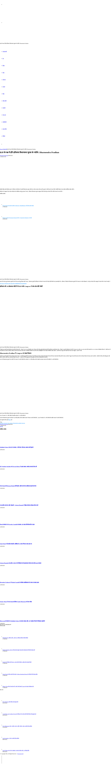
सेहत (3, 72)
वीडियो (4, 136)
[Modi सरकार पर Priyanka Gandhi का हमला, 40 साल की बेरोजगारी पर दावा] (12, 522)
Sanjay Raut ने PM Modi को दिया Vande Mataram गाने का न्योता (16, 601)
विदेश (3, 65)
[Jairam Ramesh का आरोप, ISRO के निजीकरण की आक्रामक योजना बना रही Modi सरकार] (12, 560)
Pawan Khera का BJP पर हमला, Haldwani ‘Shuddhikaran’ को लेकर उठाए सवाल (18, 205)
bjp (8, 423)
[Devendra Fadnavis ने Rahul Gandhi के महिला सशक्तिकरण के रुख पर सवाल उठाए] (12, 579)
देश (3, 58)
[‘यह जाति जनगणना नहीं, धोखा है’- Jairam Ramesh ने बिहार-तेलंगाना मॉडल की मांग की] (12, 502)
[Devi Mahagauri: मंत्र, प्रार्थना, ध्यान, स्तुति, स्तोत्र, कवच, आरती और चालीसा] (10, 725)
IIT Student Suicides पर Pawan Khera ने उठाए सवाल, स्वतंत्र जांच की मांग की (18, 466)
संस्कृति (4, 107)
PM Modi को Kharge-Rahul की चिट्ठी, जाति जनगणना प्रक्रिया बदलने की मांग (18, 486)
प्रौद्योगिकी (4, 122)
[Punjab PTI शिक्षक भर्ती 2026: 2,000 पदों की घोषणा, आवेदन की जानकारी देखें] (10, 660)
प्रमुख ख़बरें (5, 51)
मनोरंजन (4, 79)
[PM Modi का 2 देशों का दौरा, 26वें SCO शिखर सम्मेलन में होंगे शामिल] (10, 636)
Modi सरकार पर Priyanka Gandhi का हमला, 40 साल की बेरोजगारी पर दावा (17, 524)
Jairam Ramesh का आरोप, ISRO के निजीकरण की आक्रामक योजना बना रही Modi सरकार (20, 563)
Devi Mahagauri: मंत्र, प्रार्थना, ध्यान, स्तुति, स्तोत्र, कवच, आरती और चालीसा (17, 726)
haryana (23, 423)
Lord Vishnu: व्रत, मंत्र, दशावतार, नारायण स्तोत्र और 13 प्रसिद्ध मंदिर (16, 750)
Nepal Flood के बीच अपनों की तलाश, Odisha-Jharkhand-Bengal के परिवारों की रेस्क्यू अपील (20, 674)
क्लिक (9, 419)
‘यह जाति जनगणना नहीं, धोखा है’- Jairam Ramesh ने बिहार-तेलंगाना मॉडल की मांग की (19, 505)
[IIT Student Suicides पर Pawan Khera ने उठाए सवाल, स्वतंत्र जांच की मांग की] (12, 464)
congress (11, 423)
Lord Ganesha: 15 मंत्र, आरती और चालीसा (11, 738)
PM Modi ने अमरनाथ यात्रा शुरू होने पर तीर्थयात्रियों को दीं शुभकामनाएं (13, 283)
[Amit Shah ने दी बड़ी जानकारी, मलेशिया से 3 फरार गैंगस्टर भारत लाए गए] (12, 541)
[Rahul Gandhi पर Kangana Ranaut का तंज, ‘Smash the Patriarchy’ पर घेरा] (10, 216)
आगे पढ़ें (1, 426)
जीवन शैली (4, 100)
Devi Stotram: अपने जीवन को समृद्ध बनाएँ (10, 701)
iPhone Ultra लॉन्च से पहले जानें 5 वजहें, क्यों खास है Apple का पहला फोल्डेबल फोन (18, 686)
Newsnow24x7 (20, 753)
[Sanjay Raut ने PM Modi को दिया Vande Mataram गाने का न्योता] (12, 599)
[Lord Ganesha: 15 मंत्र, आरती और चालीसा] (10, 737)
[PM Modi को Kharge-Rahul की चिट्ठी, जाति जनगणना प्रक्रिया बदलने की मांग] (12, 483)
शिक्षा (3, 93)
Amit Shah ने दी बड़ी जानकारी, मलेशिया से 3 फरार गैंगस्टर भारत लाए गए (16, 543)
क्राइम (4, 86)
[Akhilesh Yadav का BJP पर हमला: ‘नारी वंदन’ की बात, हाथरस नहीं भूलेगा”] (12, 444)
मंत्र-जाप (4, 114)
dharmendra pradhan (17, 423)
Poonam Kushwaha (4, 155)
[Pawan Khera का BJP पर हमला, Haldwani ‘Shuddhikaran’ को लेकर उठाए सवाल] (10, 204)
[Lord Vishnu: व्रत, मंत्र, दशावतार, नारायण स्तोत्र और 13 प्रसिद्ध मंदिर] (10, 749)
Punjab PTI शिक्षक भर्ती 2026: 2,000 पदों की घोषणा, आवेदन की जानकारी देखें (17, 662)
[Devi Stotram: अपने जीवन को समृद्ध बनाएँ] (10, 700)
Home (1, 149)
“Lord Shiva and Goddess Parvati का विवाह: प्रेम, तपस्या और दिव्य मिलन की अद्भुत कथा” (19, 714)
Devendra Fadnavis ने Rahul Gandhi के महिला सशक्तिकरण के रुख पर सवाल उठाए (19, 582)
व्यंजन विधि (5, 129)
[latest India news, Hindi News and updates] (8, 14)
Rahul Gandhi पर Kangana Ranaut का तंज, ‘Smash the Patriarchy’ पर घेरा (17, 217)
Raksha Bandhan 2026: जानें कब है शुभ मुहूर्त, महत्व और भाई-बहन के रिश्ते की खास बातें (19, 649)
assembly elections (4, 423)
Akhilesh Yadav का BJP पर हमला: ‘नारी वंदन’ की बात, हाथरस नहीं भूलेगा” (17, 447)
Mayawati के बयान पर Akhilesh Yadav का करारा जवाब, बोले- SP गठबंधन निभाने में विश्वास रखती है (22, 621)
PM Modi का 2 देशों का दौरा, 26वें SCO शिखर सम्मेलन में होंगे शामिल (15, 637)
